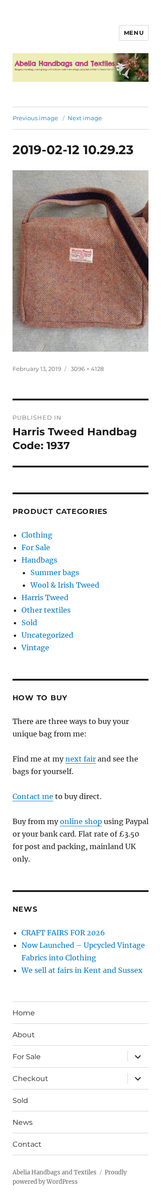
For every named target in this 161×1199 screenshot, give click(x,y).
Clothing (36, 534)
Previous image (35, 118)
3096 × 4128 (87, 368)
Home (24, 1013)
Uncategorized (47, 635)
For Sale (35, 547)
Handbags (39, 559)
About (24, 1035)
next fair (80, 758)
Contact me (33, 796)
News (23, 1122)
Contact (27, 1144)
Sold (29, 622)
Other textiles (46, 610)
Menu (134, 32)
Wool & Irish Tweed (64, 585)
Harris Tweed (44, 597)
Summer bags (54, 572)
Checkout (30, 1078)
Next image (85, 118)
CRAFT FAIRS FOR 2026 (63, 932)
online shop (81, 821)
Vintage (35, 647)
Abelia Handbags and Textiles (55, 1172)
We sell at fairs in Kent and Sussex (82, 970)
